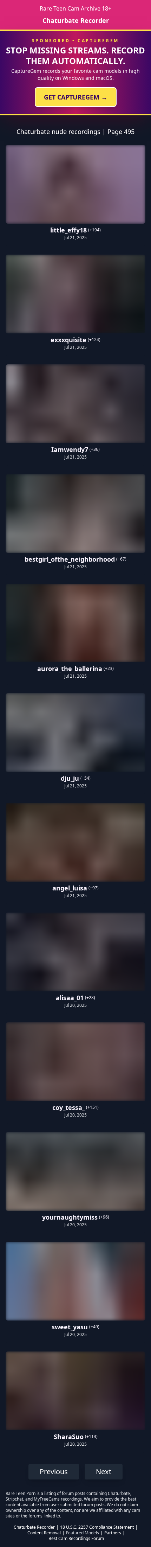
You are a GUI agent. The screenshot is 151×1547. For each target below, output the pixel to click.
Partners (112, 1533)
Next (103, 1471)
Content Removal (44, 1533)
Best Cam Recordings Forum (76, 1538)
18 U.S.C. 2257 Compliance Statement (97, 1527)
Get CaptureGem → (75, 97)
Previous (54, 1471)
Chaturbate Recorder (75, 20)
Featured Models (82, 1533)
